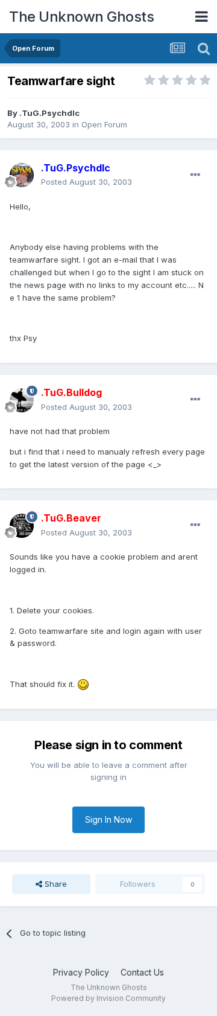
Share (54, 884)
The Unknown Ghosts (81, 16)
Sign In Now (108, 819)
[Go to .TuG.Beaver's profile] (22, 526)
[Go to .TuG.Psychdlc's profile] (22, 175)
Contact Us (142, 972)
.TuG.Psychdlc (49, 113)
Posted (86, 182)
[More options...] (195, 175)
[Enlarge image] (83, 684)
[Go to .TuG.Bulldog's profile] (22, 400)
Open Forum (104, 124)
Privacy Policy (81, 972)
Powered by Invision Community (108, 998)
